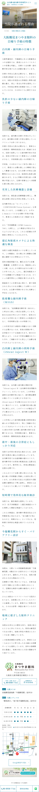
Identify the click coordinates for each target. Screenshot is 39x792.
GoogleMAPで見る (19, 762)
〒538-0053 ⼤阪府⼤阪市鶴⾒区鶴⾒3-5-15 (19, 674)
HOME (6, 31)
